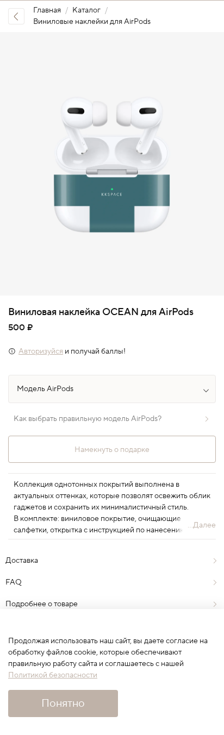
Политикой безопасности (52, 675)
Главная (47, 10)
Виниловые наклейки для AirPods (92, 22)
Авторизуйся (40, 351)
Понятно (63, 703)
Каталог (86, 10)
